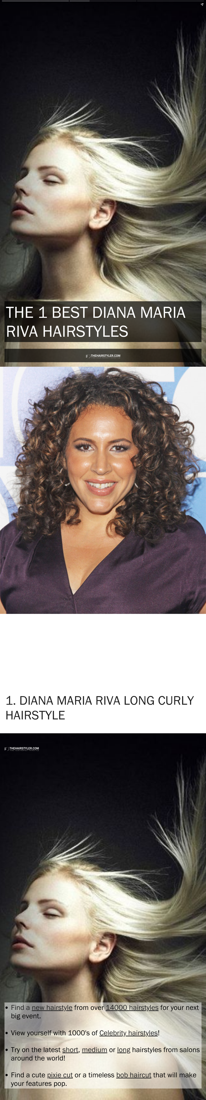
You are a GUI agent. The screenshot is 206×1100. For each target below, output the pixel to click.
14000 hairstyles (132, 1007)
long (123, 1049)
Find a (21, 1007)
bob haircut (133, 1074)
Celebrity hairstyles (128, 1032)
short (70, 1049)
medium (94, 1049)
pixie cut (60, 1074)
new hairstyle (52, 1007)
